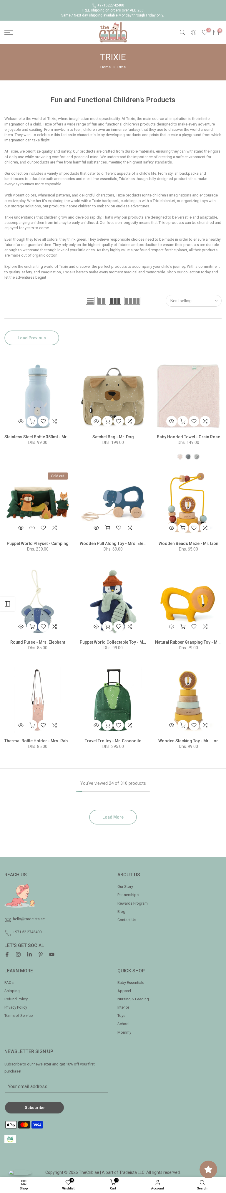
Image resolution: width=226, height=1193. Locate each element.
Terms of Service (18, 1015)
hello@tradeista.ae (29, 919)
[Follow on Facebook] (7, 955)
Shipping (12, 991)
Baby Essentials (130, 982)
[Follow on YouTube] (51, 955)
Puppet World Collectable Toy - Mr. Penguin (121, 642)
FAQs (9, 982)
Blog (121, 911)
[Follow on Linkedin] (29, 955)
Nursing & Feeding (133, 999)
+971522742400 (110, 5)
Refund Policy (16, 999)
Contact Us (126, 920)
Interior (123, 1007)
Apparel (124, 991)
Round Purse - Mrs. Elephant (37, 642)
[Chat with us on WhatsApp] (20, 1172)
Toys (121, 1015)
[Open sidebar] (7, 603)
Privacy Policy (15, 1007)
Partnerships (128, 895)
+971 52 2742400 (27, 932)
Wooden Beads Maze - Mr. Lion (188, 543)
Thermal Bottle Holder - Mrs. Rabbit (38, 740)
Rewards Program (132, 903)
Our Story (125, 886)
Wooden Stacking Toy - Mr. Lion (188, 740)
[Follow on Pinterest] (40, 955)
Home (105, 67)
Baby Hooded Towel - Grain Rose (188, 436)
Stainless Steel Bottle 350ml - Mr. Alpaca (43, 436)
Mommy (124, 1032)
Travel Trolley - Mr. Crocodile (113, 740)
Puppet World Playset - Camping (38, 543)
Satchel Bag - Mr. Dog (113, 436)
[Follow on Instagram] (18, 955)
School (123, 1024)
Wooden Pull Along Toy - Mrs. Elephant (117, 543)
